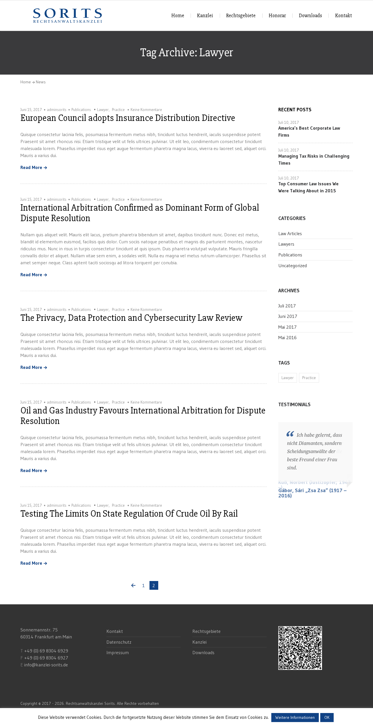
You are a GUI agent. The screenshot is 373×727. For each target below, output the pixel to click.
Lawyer (103, 109)
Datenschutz (118, 642)
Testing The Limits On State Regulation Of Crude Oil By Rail (129, 513)
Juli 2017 (287, 306)
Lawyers (286, 244)
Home (177, 16)
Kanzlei (205, 16)
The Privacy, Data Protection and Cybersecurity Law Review (131, 317)
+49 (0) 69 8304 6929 (45, 651)
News (41, 82)
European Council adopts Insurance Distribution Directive (127, 118)
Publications (81, 109)
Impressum (117, 652)
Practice (118, 109)
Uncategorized (292, 265)
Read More (31, 167)
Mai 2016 (287, 337)
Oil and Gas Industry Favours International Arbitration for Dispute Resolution (142, 416)
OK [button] (327, 717)
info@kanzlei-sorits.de (46, 665)
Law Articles (290, 233)
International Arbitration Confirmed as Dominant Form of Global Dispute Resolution (139, 213)
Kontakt (343, 16)
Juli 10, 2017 (288, 122)
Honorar (277, 16)
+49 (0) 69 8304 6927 (46, 658)
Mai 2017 (287, 327)
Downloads (310, 16)
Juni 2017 (287, 316)
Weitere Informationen (295, 717)
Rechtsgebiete (241, 16)
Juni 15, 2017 (31, 109)
